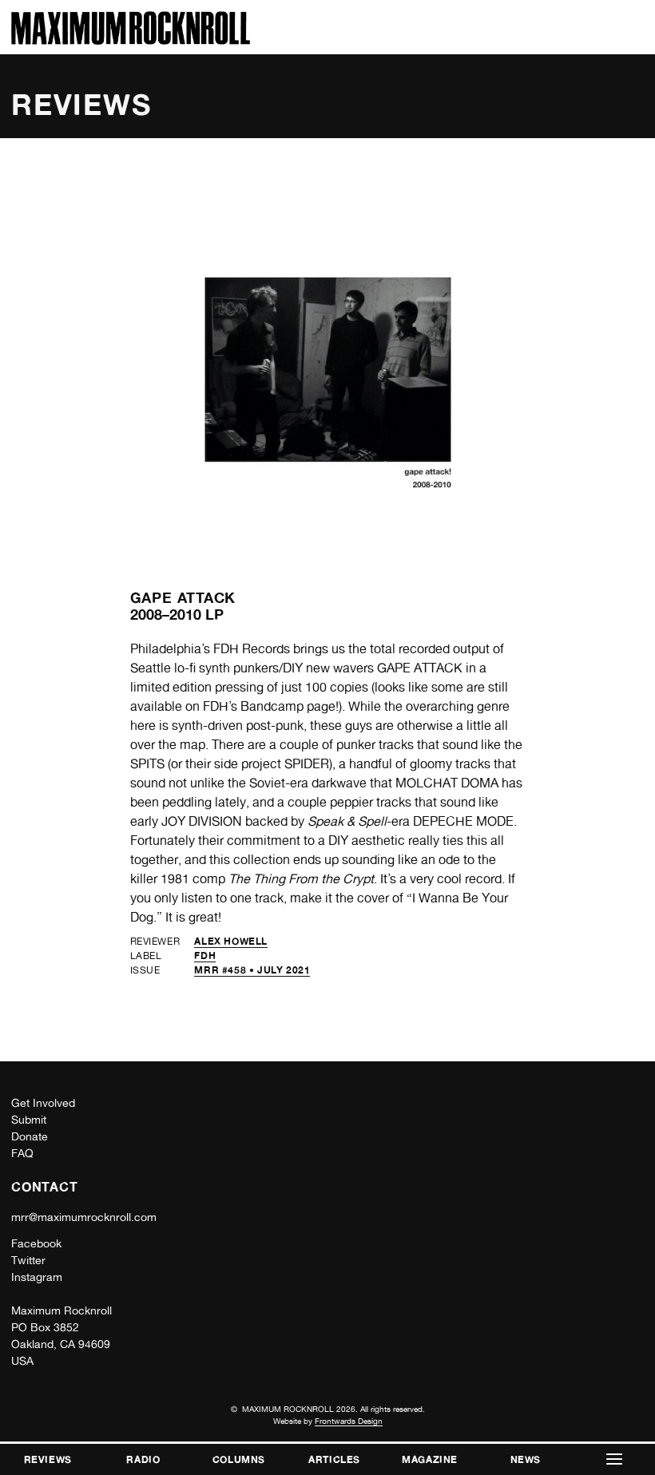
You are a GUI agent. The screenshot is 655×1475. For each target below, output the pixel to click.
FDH (205, 956)
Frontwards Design (349, 1420)
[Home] (130, 40)
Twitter (28, 1260)
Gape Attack (183, 597)
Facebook (36, 1243)
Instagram (36, 1277)
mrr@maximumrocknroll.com (84, 1217)
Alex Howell (231, 941)
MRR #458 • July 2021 (252, 970)
